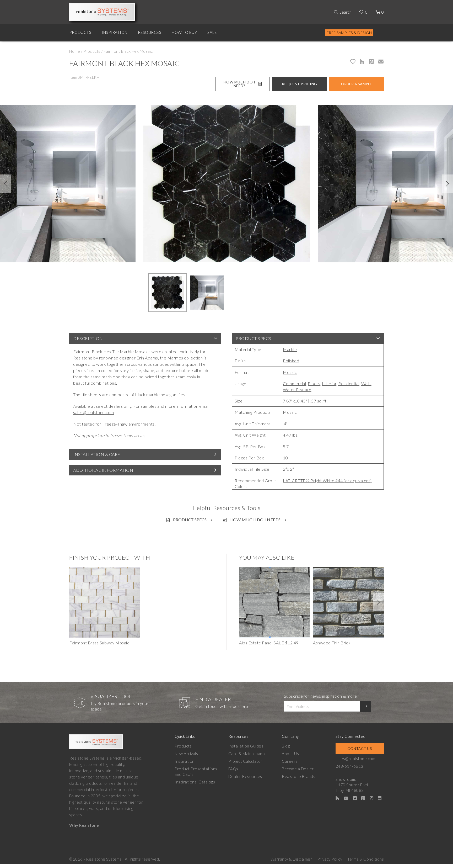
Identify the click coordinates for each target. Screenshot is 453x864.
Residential (348, 383)
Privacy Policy (329, 859)
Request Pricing (299, 84)
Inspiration (114, 32)
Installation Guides (245, 746)
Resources (149, 32)
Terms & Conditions (365, 859)
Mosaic (290, 372)
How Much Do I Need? (239, 84)
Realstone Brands (298, 776)
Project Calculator (245, 761)
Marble (290, 349)
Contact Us (359, 748)
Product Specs (253, 338)
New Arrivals (186, 753)
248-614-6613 (349, 766)
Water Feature (297, 389)
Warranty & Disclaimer (291, 859)
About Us (290, 753)
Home (74, 51)
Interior (329, 383)
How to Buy (184, 32)
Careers (290, 761)
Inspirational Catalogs (195, 782)
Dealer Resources (245, 776)
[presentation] (5, 183)
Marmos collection (185, 357)
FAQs (233, 768)
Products (80, 32)
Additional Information (103, 470)
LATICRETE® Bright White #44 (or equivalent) (327, 480)
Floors (314, 383)
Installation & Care (96, 454)
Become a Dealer (298, 768)
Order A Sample (356, 84)
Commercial (294, 383)
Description (88, 338)
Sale (212, 32)
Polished (291, 360)
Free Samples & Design (349, 32)
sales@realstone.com (93, 412)
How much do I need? (255, 519)
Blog (286, 746)
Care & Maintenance (247, 753)
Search (345, 12)
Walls (366, 383)
